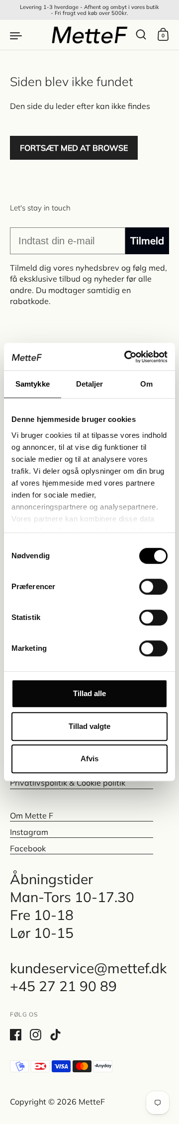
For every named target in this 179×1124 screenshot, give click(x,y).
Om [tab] (146, 384)
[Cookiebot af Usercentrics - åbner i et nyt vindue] (126, 356)
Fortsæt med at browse (74, 148)
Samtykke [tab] (32, 384)
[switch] (144, 584)
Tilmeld (147, 240)
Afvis (89, 758)
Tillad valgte (89, 726)
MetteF (92, 1102)
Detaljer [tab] (89, 384)
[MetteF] (90, 35)
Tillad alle (89, 693)
